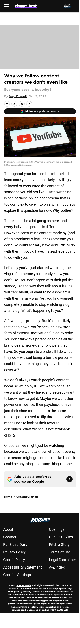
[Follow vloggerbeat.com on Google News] (69, 479)
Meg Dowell (18, 96)
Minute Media (24, 585)
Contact (9, 537)
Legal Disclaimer (62, 559)
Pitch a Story (59, 544)
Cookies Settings (17, 575)
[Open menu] (6, 6)
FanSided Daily (15, 544)
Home (8, 496)
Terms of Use (60, 552)
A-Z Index (57, 567)
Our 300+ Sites (61, 537)
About (8, 529)
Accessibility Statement (22, 567)
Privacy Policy (14, 552)
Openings (56, 529)
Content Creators (27, 496)
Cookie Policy (14, 559)
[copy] (29, 104)
